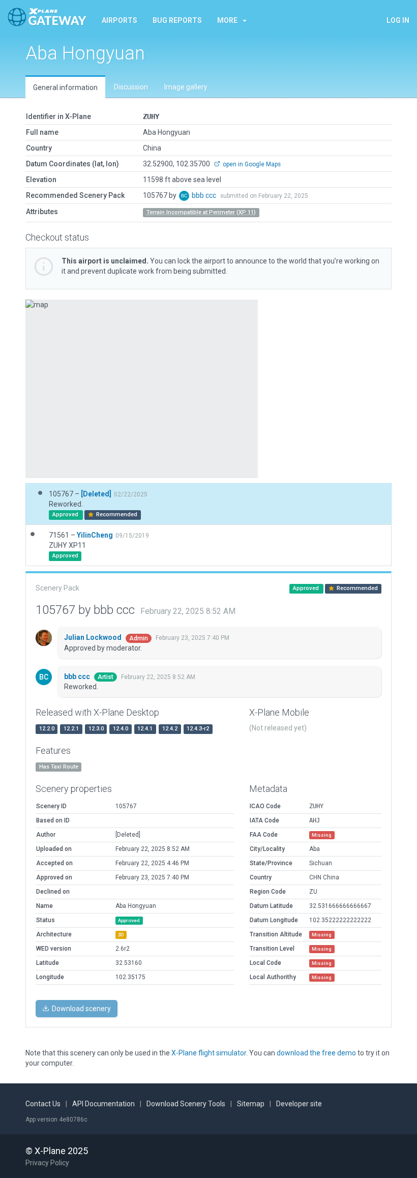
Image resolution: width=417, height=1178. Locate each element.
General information (65, 87)
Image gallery (185, 87)
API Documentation (103, 1104)
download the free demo (316, 1053)
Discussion (131, 87)
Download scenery (80, 1009)
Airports (119, 20)
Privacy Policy (47, 1163)
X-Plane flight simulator (208, 1053)
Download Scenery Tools (185, 1104)
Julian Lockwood (93, 637)
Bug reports (177, 20)
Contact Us (43, 1104)
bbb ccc (205, 195)
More (227, 20)
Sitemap (250, 1104)
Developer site (299, 1104)
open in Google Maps (251, 164)
